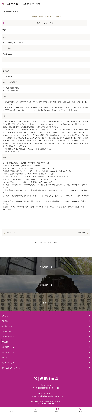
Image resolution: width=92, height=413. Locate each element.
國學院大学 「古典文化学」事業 (29, 4)
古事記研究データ (7, 347)
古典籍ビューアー (46, 302)
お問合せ (4, 357)
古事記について (46, 284)
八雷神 (6, 151)
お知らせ (4, 316)
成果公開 (5, 342)
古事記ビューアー (43, 16)
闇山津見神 (11, 232)
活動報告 (4, 321)
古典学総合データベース (10, 352)
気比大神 (81, 232)
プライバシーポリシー (9, 363)
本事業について (46, 266)
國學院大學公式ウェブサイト (11, 368)
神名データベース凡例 (45, 23)
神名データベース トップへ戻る (46, 242)
